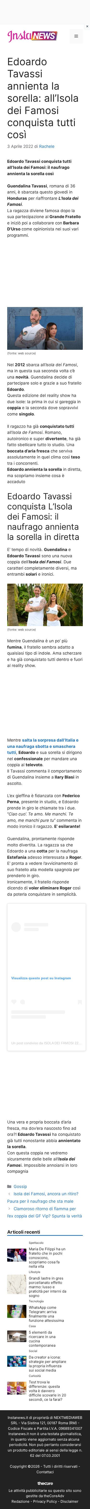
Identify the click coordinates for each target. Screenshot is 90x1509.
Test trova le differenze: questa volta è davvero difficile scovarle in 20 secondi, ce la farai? (47, 1391)
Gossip (20, 1186)
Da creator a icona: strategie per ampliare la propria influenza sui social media (47, 1364)
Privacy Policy (45, 1501)
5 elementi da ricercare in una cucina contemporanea (42, 1339)
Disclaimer (69, 1501)
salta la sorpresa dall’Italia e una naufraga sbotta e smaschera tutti (42, 746)
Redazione (21, 1501)
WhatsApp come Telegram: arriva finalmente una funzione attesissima (46, 1314)
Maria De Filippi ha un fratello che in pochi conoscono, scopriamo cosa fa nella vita (47, 1258)
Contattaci (45, 1472)
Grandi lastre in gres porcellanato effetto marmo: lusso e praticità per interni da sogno (47, 1287)
